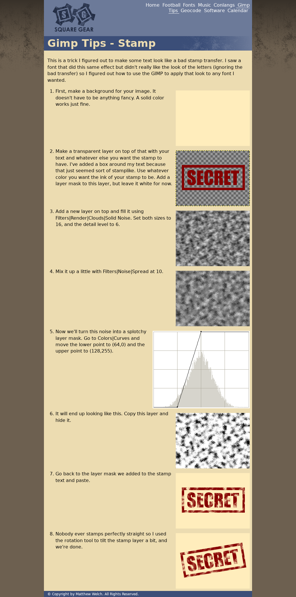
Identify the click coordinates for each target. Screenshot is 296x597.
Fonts (189, 5)
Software (214, 10)
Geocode (191, 10)
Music (204, 5)
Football (171, 5)
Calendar (237, 10)
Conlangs (224, 5)
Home (153, 5)
